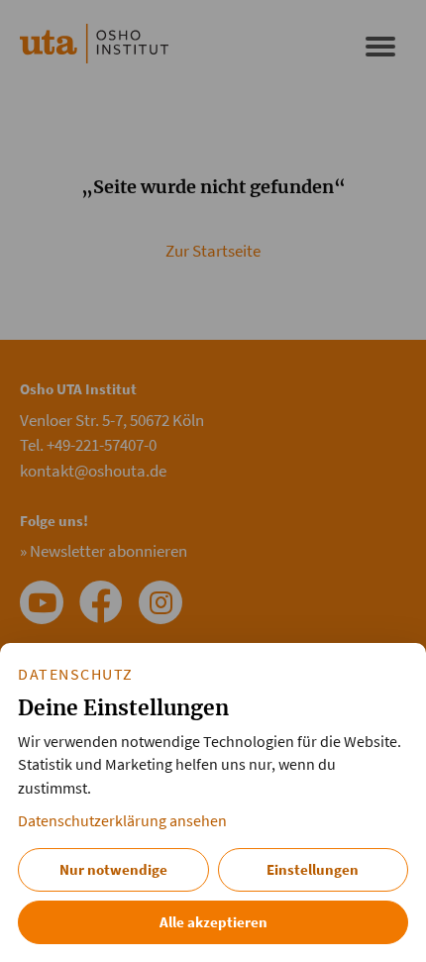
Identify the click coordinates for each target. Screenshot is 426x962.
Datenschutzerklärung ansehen (122, 820)
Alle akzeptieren (213, 921)
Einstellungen (312, 869)
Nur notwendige (113, 869)
